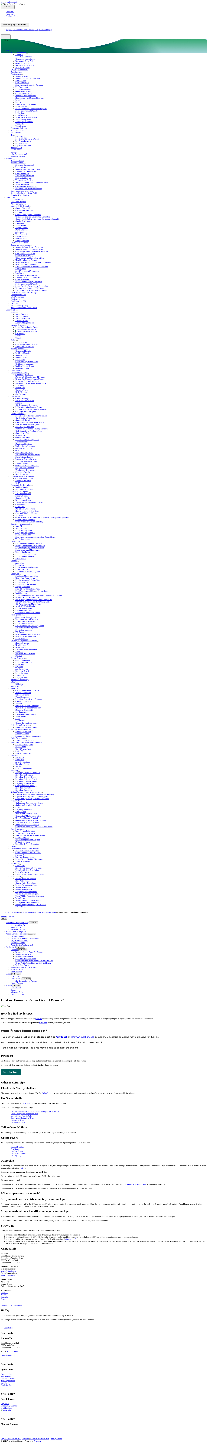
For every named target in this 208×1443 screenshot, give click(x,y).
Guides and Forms (22, 368)
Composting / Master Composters (28, 816)
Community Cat (71, 1239)
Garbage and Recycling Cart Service (29, 803)
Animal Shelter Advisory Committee (29, 247)
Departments (10, 310)
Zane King (19, 386)
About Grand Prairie (18, 52)
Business (9, 158)
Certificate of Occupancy (24, 364)
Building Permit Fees (23, 355)
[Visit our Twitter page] (6, 1430)
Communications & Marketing (22, 476)
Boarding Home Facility (20, 195)
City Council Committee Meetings (24, 293)
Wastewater (19, 124)
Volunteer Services (18, 156)
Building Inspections (18, 349)
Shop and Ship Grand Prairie (26, 513)
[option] (106, 20)
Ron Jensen (19, 223)
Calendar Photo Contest (24, 479)
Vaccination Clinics (18, 943)
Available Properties (23, 494)
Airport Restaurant (22, 316)
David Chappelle (21, 230)
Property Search (21, 167)
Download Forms (22, 764)
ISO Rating (19, 632)
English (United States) (29, 20)
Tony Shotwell (21, 234)
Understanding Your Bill (24, 889)
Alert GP (18, 526)
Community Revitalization (25, 59)
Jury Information (21, 712)
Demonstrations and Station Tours (28, 634)
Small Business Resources (25, 520)
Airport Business (21, 314)
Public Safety (20, 113)
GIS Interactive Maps (23, 94)
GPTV (18, 483)
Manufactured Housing (24, 457)
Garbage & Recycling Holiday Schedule (30, 820)
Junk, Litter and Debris (24, 453)
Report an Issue (16, 72)
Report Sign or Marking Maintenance (29, 859)
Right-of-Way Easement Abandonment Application (34, 794)
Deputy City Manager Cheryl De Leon (30, 377)
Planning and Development (25, 171)
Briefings (18, 656)
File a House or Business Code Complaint (31, 416)
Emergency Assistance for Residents (29, 85)
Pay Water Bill (20, 137)
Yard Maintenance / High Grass (27, 440)
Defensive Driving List (24, 710)
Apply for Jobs (6, 1385)
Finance (14, 561)
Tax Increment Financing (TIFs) (27, 572)
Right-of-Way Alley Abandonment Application (33, 796)
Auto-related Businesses (24, 176)
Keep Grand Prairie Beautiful (26, 818)
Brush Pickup (20, 81)
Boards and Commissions (20, 245)
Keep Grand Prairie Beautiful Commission (31, 267)
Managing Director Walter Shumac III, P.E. (31, 383)
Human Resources (18, 658)
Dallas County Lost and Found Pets (24, 1114)
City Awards (20, 504)
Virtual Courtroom (22, 697)
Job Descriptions (21, 669)
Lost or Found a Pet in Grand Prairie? (25, 938)
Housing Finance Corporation (26, 264)
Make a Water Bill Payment (25, 879)
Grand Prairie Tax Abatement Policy (29, 522)
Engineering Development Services (28, 543)
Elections (18, 212)
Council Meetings (22, 398)
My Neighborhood (8, 1381)
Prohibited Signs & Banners (26, 461)
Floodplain (15, 574)
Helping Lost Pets (17, 1147)
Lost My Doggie (17, 1151)
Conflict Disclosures (23, 221)
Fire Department (21, 87)
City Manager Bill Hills (24, 375)
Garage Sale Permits (23, 420)
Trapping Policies (17, 994)
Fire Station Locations (23, 630)
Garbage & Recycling (23, 91)
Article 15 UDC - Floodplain (26, 606)
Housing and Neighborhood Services (29, 98)
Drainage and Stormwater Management (30, 546)
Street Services (21, 115)
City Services (16, 74)
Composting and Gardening (25, 786)
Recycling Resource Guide (25, 777)
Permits (4, 1383)
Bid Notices (19, 758)
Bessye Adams (21, 238)
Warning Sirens (21, 528)
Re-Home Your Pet (18, 929)
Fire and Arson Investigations (26, 628)
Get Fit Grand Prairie (23, 749)
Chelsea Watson (21, 390)
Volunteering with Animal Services (24, 967)
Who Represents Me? (19, 154)
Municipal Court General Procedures (29, 699)
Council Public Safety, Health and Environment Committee (37, 219)
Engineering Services (23, 178)
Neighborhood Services (24, 645)
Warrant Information (23, 693)
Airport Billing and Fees (24, 323)
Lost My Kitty (16, 1155)
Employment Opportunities (25, 617)
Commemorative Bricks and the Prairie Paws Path (34, 961)
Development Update (23, 500)
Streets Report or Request (25, 833)
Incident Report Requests (25, 621)
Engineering (15, 541)
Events (18, 336)
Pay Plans (19, 667)
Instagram (4, 1299)
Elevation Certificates (23, 610)
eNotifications (6, 1408)
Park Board (19, 273)
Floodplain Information (24, 89)
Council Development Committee (28, 215)
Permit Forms (20, 559)
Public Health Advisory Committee (28, 282)
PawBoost (43, 1023)
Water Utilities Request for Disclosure (29, 896)
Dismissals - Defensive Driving (27, 706)
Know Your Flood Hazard (25, 578)
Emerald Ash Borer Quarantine (27, 822)
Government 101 (17, 200)
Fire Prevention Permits (24, 623)
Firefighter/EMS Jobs (23, 662)
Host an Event (16, 976)
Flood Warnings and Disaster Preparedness (31, 591)
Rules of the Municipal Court (26, 714)
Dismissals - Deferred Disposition (28, 708)
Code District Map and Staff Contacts (29, 422)
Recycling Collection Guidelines (27, 773)
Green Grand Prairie (23, 63)
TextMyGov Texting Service (26, 117)
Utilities (13, 152)
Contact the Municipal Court (26, 723)
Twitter (3, 1295)
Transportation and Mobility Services (25, 848)
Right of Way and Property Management (26, 792)
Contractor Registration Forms (26, 362)
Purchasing (19, 565)
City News (5, 1404)
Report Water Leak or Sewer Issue (28, 868)
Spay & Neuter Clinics (19, 941)
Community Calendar (19, 128)
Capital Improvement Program (26, 344)
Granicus (37, 1441)
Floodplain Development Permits (27, 613)
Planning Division (22, 734)
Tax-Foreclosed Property (24, 556)
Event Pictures (16, 979)
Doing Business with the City (22, 191)
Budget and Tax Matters (24, 347)
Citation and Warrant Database (27, 690)
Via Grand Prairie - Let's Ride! (27, 851)
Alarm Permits (20, 716)
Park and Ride (20, 855)
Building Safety (21, 357)
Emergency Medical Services (26, 619)
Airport (13, 312)
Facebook (4, 1293)
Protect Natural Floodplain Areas (27, 589)
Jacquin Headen (21, 228)
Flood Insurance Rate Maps (25, 584)
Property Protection (22, 587)
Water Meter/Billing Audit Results (28, 900)
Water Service (20, 126)
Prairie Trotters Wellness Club (22, 945)
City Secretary (16, 299)
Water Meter (20, 898)
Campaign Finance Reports (25, 411)
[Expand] (22, 74)
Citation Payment (22, 695)
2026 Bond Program (18, 202)
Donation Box (20, 435)
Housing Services (22, 643)
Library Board (20, 269)
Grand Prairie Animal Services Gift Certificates (33, 963)
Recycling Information (23, 809)
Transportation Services (24, 122)
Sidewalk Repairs (22, 838)
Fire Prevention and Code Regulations (29, 626)
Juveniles (18, 703)
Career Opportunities (23, 660)
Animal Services (21, 76)
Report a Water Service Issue (26, 885)
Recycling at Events (23, 788)
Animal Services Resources (26, 331)
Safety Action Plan (22, 861)
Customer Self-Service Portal (26, 187)
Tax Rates (19, 515)
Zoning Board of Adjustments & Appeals (31, 290)
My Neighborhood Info (19, 70)
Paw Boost (15, 1149)
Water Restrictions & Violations (27, 870)
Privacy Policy (56, 1439)
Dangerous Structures (23, 444)
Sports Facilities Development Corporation (31, 286)
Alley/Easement (21, 442)
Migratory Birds (17, 992)
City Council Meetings (24, 210)
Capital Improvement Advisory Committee (31, 251)
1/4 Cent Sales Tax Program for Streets (30, 835)
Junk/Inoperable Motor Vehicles (27, 455)
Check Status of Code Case (25, 418)
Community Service (23, 701)
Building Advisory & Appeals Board (29, 249)
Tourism (14, 846)
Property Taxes (16, 148)
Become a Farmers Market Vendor (28, 189)
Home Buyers (20, 647)
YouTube (4, 1297)
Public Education (21, 639)
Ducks (13, 990)
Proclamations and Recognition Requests (30, 409)
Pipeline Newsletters (23, 481)
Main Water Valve (22, 872)
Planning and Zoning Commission (28, 277)
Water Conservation (22, 887)
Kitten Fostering (17, 969)
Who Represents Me (18, 204)
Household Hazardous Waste (26, 814)
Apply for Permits (17, 130)
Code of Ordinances (18, 295)
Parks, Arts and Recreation (25, 104)
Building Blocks (21, 487)
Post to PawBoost (10, 1072)
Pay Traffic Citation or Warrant (27, 139)
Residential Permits (22, 353)
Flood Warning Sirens (23, 530)
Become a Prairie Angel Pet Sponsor (29, 952)
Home (7, 912)
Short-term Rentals (22, 472)
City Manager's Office (19, 301)
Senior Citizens (16, 150)
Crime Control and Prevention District (29, 258)
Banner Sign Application (24, 427)
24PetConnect (47, 1093)
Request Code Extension (24, 468)
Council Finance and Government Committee (32, 217)
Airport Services (21, 321)
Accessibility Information (39, 1439)
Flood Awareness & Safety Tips (27, 580)
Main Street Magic (22, 68)
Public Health (20, 747)
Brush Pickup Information (25, 831)
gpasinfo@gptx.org (8, 1271)
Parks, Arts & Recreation (20, 725)
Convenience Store (22, 433)
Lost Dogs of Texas (18, 1153)
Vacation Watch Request (24, 740)
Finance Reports (21, 569)
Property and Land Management (27, 550)
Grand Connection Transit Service (28, 853)
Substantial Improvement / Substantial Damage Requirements (38, 595)
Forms (17, 719)
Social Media (20, 507)
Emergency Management (20, 524)
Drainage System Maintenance (27, 597)
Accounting (19, 563)
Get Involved (16, 132)
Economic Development (24, 165)
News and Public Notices (25, 654)
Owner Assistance (17, 936)
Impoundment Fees (18, 927)
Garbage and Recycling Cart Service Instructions (33, 827)
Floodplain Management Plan (26, 576)
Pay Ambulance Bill (23, 145)
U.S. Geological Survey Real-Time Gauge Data (33, 600)
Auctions (18, 766)
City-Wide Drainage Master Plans (28, 604)
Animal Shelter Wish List (25, 954)
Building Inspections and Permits (27, 169)
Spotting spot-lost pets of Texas (22, 1118)
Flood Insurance (21, 582)
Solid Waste (15, 801)
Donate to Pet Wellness (24, 956)
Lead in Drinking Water (24, 753)
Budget (13, 340)
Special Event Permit (23, 535)
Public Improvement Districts (26, 111)
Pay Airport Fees (21, 143)
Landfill (18, 100)
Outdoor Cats (16, 988)
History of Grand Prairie (24, 65)
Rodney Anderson (22, 241)
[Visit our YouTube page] (11, 1430)
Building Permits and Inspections (27, 78)
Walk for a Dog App (23, 965)
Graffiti (18, 450)
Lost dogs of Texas (18, 1122)
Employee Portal (21, 678)
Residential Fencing (22, 463)
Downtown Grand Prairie (25, 61)
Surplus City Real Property (25, 554)
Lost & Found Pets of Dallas (21, 1116)
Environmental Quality (24, 745)
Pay (12, 135)
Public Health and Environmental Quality (31, 109)
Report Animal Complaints (25, 329)
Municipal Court (17, 688)
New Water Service (22, 881)
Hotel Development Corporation (27, 260)
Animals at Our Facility (19, 925)
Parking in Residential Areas (26, 459)
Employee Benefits (22, 671)
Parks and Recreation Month (26, 727)
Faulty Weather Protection (25, 446)
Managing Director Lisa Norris (27, 381)
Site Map (25, 1439)
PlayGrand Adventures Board (26, 275)
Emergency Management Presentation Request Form (35, 537)
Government (10, 197)
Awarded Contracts (22, 762)
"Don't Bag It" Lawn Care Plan (27, 825)
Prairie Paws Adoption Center (26, 327)
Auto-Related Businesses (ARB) (27, 424)
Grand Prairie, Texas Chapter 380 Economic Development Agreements (42, 517)
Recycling (14, 771)
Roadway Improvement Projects (27, 840)
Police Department (18, 738)
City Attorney (16, 370)
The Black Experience (23, 57)
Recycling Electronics (23, 790)
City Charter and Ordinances (26, 405)
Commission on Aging (23, 256)
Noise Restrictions (22, 474)
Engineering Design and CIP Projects (29, 548)
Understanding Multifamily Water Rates (30, 905)
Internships (19, 675)
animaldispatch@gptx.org (10, 1275)
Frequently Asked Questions (26, 649)
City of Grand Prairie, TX (11, 1439)
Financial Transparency (19, 305)
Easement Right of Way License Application (32, 799)
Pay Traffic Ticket (8, 1379)
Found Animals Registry (136, 1184)
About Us (19, 652)
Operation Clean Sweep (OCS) (27, 466)
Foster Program (16, 972)
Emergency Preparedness (25, 533)
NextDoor (26, 1103)
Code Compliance (22, 83)
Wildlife (18, 338)
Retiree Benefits (21, 673)
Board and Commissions (24, 401)
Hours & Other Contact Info (11, 1305)
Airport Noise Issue (22, 318)
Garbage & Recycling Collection (27, 805)
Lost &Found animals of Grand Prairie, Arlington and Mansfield (35, 1112)
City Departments (17, 297)
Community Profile (22, 498)
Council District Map (23, 208)
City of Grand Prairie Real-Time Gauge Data (32, 602)
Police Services (21, 107)
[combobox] (15, 25)
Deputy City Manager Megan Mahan (29, 379)
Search (3, 43)
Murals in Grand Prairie (24, 489)
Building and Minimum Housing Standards (31, 429)
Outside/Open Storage (23, 448)
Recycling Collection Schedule (27, 779)
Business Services (17, 163)
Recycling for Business (24, 775)
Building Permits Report (24, 366)
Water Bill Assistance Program (27, 894)
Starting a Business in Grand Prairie (24, 193)
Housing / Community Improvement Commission (34, 262)
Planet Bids (19, 760)
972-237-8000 (12, 1351)
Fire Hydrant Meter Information (27, 902)
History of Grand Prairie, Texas (27, 511)
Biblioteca (19, 684)
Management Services (19, 686)
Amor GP (19, 55)
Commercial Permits (23, 351)
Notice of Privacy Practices (25, 636)
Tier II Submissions (22, 539)
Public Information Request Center (24, 308)
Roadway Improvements (24, 857)
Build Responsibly (22, 593)
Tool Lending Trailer (23, 119)
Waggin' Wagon (17, 983)
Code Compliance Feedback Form (28, 431)
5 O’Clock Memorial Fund (25, 959)
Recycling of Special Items (25, 783)
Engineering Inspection (24, 552)
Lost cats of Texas (17, 1120)
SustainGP (19, 751)
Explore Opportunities (23, 768)
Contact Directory (8, 1355)
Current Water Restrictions (25, 883)
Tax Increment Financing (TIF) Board (29, 288)
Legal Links (20, 721)
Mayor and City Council (20, 206)
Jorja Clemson (20, 225)
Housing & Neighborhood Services (24, 641)
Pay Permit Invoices (23, 141)
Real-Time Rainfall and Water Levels (29, 874)
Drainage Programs (22, 842)
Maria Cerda (20, 388)
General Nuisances (22, 437)
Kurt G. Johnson (21, 236)
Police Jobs (19, 665)
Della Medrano (21, 392)
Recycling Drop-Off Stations (26, 781)
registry (22, 1168)
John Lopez (19, 232)
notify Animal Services (82, 1036)
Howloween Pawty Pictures (26, 981)
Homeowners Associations (25, 96)
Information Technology (20, 680)
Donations (14, 950)
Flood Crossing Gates (23, 608)
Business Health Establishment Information (31, 182)
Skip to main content (9, 2)
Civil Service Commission (25, 254)
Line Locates (20, 360)
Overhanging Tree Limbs (25, 470)
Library (18, 102)
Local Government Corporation (27, 271)
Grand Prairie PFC (22, 280)
